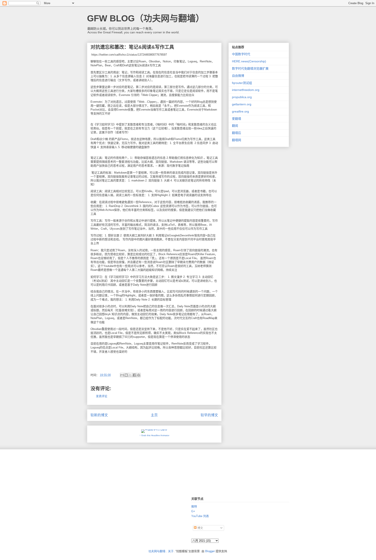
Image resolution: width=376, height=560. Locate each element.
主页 (154, 415)
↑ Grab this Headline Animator (154, 435)
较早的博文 (209, 415)
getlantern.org (241, 104)
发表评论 (101, 396)
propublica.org (242, 97)
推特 (194, 506)
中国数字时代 (241, 54)
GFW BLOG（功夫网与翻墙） (145, 18)
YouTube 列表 (200, 516)
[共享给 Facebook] (134, 375)
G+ (193, 511)
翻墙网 (236, 140)
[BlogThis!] (126, 375)
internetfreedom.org (245, 90)
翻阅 (235, 125)
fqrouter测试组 (242, 83)
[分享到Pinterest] (138, 375)
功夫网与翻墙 (156, 551)
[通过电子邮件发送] (122, 375)
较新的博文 (99, 415)
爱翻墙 (236, 118)
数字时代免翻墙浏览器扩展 (250, 68)
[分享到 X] (130, 375)
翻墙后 (236, 133)
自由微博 (238, 75)
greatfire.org (240, 111)
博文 (199, 527)
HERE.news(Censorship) (249, 61)
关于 (171, 551)
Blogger (210, 551)
